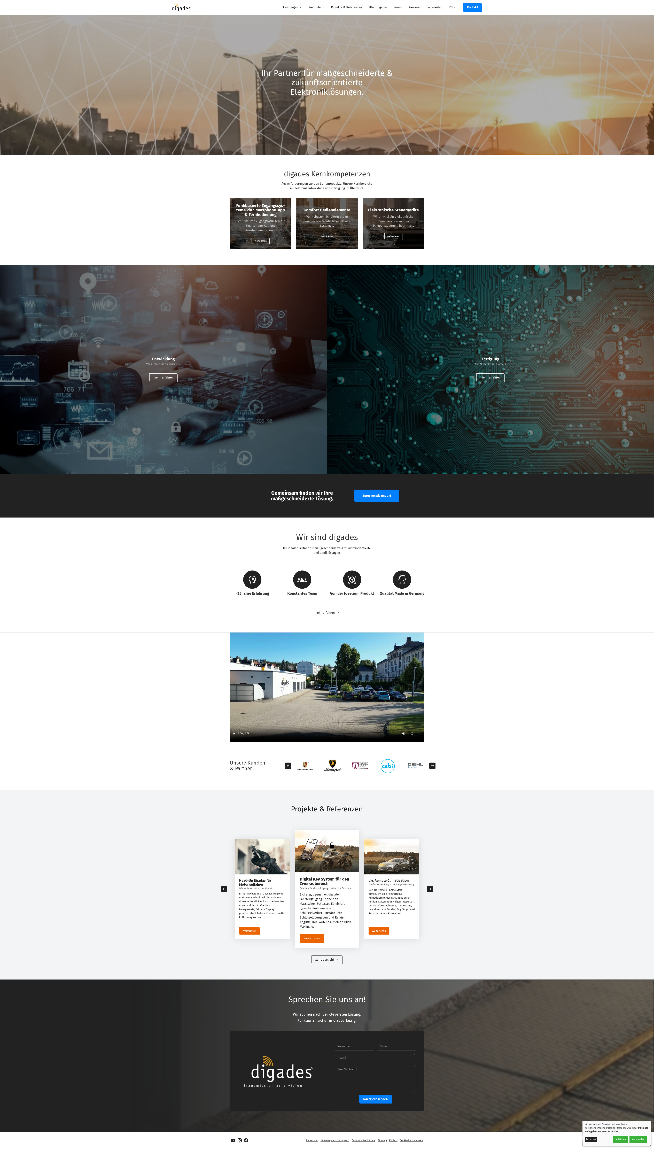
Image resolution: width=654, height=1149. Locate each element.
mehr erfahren (163, 377)
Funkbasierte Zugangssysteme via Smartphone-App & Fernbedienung (260, 210)
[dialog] (616, 1133)
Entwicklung (163, 359)
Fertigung (490, 359)
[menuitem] (292, 7)
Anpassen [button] (591, 1139)
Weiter (432, 766)
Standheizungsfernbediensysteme (390, 882)
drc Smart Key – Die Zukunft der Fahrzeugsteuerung (326, 881)
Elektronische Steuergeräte (393, 210)
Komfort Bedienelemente (326, 210)
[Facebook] (246, 1140)
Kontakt (472, 7)
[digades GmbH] (181, 10)
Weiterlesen (261, 241)
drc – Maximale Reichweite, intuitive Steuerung (260, 882)
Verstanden (638, 1139)
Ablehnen (621, 1139)
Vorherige (288, 766)
